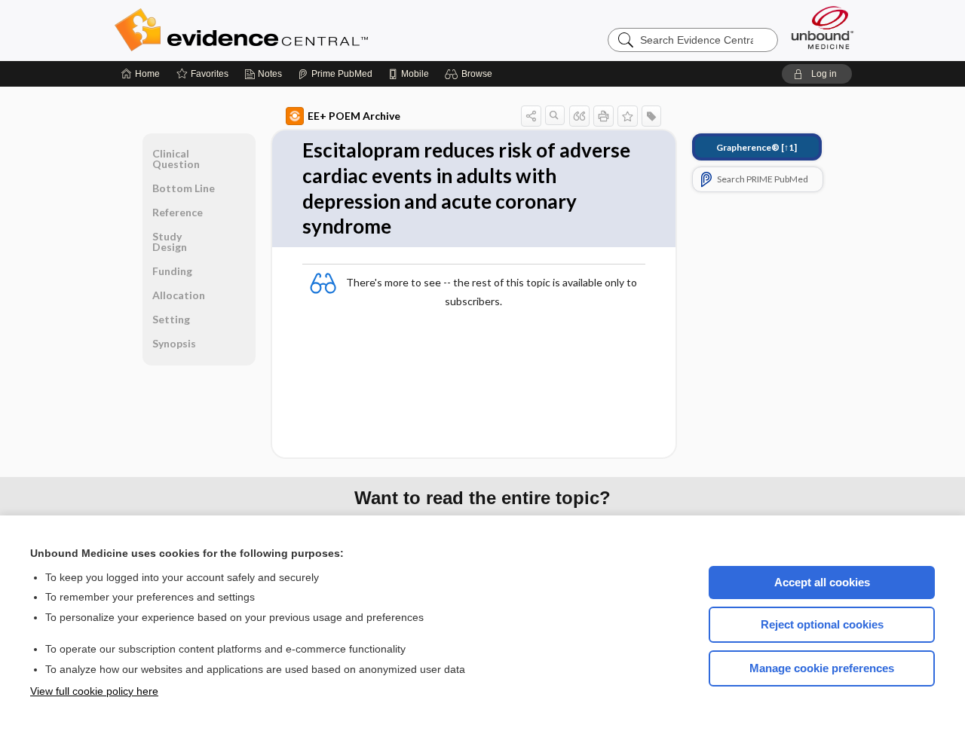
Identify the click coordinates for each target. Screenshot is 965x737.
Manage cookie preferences (821, 668)
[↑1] (756, 147)
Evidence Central (301, 30)
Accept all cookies (822, 582)
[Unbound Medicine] (822, 27)
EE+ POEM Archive (354, 115)
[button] (471, 74)
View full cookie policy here (94, 691)
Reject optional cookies (822, 624)
